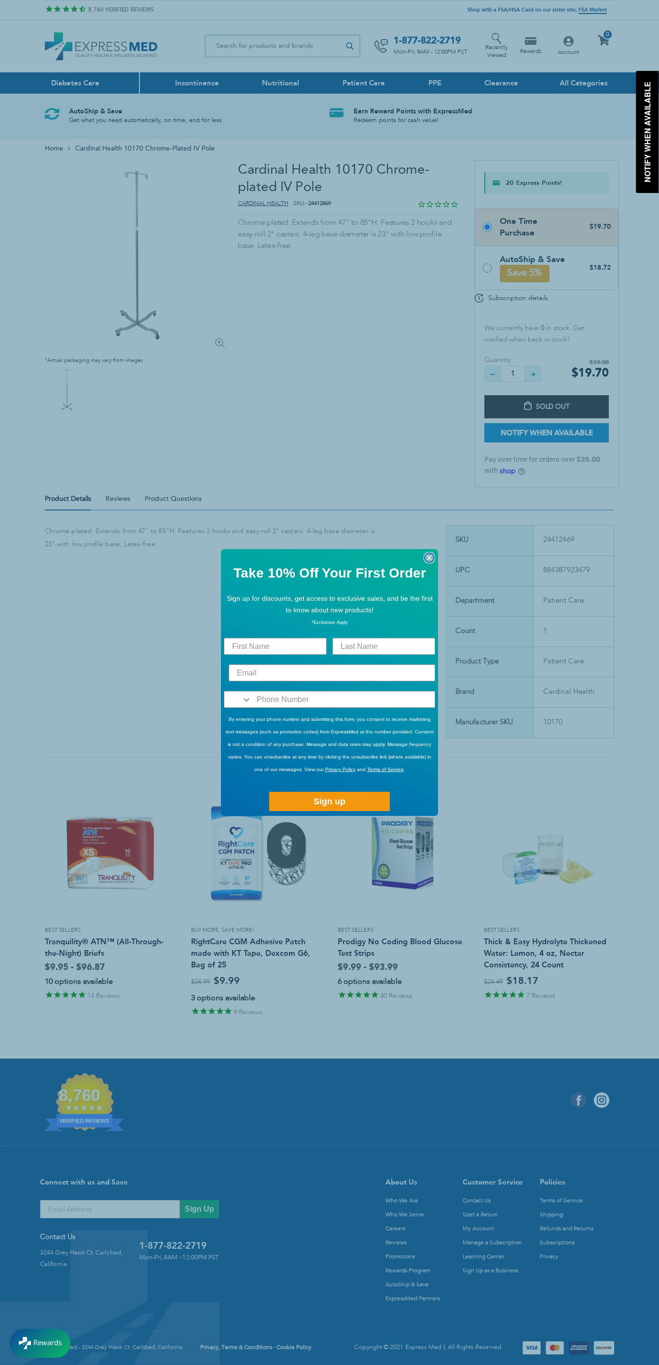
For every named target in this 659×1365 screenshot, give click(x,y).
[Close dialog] (429, 558)
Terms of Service (385, 769)
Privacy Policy (340, 769)
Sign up (329, 801)
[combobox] (238, 699)
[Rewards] (40, 1343)
